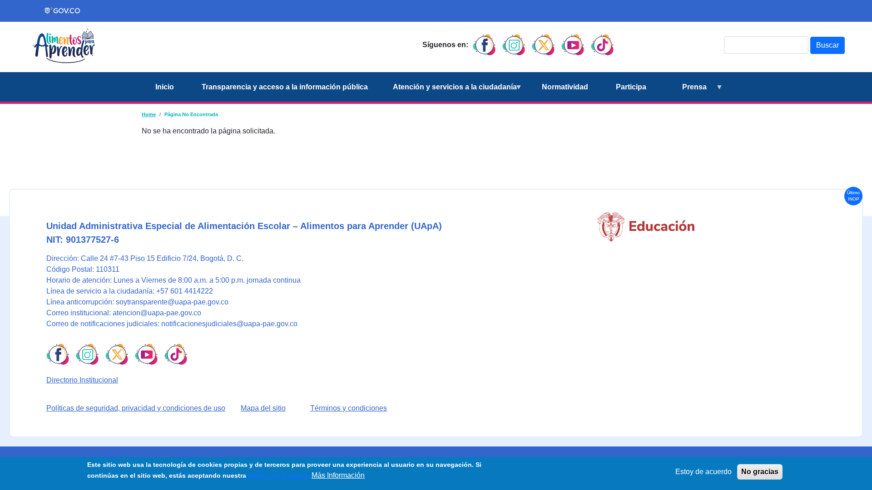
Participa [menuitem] (631, 87)
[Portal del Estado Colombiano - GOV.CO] (63, 11)
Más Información (338, 475)
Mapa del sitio (263, 408)
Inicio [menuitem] (164, 87)
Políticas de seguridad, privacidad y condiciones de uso (135, 408)
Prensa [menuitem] (683, 92)
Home (149, 114)
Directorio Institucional (82, 380)
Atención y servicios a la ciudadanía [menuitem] (449, 92)
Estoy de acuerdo (703, 471)
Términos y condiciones (348, 408)
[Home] (64, 45)
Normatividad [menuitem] (565, 87)
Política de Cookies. (278, 475)
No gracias (759, 471)
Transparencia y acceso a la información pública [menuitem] (285, 87)
